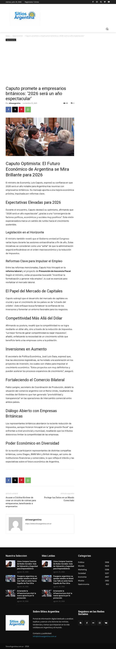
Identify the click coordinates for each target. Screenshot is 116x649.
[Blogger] (80, 622)
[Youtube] (108, 2)
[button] (107, 29)
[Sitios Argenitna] (17, 623)
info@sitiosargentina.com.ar (44, 636)
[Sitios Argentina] (25, 15)
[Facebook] (93, 2)
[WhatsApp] (28, 109)
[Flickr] (93, 622)
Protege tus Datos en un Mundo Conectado (59, 499)
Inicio (8, 36)
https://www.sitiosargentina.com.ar (38, 524)
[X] (101, 2)
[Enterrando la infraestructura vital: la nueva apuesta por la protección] (10, 593)
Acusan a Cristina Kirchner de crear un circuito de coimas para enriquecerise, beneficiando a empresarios (21, 502)
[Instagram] (97, 2)
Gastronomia (17, 36)
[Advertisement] (40, 64)
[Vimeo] (104, 2)
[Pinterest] (21, 109)
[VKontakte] (106, 622)
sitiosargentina (15, 103)
